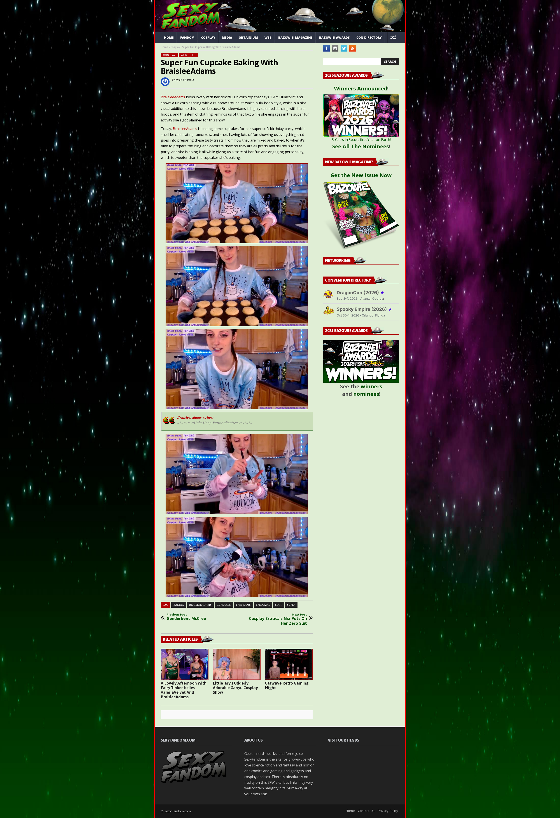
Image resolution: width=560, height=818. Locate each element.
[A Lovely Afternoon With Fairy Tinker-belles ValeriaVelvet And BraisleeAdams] (184, 664)
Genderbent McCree (186, 617)
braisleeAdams (200, 604)
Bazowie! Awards (334, 37)
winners (371, 386)
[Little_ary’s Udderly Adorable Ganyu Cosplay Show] (237, 664)
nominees (366, 393)
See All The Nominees (360, 146)
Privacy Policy (388, 810)
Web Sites (188, 55)
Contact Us (366, 810)
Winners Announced (360, 88)
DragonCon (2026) (361, 292)
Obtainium (248, 37)
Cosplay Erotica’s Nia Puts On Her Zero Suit (278, 619)
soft (278, 604)
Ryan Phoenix (184, 79)
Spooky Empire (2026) (364, 309)
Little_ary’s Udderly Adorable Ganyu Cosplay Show (235, 688)
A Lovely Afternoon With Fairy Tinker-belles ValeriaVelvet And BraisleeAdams (183, 690)
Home (169, 37)
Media (227, 37)
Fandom (187, 37)
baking (178, 604)
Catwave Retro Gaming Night (286, 685)
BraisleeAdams (173, 97)
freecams (263, 604)
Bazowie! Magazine (295, 37)
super (291, 604)
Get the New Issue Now (361, 175)
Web (268, 37)
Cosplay (208, 37)
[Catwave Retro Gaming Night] (289, 664)
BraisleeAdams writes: (195, 417)
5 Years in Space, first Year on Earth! (361, 139)
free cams (243, 604)
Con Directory (369, 37)
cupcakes (224, 604)
